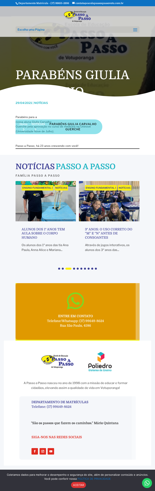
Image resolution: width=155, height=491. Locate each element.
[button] (59, 269)
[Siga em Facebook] (34, 451)
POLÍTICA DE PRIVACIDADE (94, 478)
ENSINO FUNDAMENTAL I (37, 187)
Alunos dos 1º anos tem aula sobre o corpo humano (43, 234)
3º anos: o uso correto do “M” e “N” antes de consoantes (108, 234)
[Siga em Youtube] (51, 451)
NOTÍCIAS (61, 187)
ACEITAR (78, 485)
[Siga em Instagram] (43, 451)
